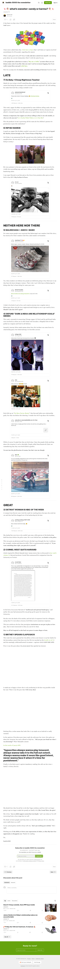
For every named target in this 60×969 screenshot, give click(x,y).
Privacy (29, 958)
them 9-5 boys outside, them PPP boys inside (19, 905)
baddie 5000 (9, 14)
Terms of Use (37, 859)
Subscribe (48, 2)
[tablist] (9, 882)
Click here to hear (27, 50)
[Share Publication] (42, 2)
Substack (23, 966)
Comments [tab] (6, 882)
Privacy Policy (41, 861)
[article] (30, 907)
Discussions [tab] (14, 900)
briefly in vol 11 (49, 640)
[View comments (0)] (10, 19)
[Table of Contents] (2, 484)
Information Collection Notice (29, 861)
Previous (9, 872)
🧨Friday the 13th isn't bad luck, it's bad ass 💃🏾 (19, 927)
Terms (33, 958)
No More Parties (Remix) (21, 413)
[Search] (38, 2)
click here (24, 66)
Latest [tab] (8, 900)
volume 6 (5, 907)
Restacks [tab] (13, 882)
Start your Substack (26, 962)
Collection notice (39, 958)
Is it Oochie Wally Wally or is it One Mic (30, 118)
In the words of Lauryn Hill (11, 745)
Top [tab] (5, 900)
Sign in (55, 2)
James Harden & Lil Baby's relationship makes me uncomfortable (20, 916)
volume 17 (6, 929)
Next (52, 872)
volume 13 (6, 919)
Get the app (37, 962)
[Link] (1, 75)
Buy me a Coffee (34, 62)
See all (6, 937)
